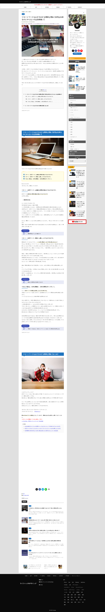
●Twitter (41, 584)
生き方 (80, 599)
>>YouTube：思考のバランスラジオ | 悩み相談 (32, 421)
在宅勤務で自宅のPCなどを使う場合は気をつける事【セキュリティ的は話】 (41, 430)
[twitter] (36, 489)
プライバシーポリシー (76, 575)
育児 (83, 602)
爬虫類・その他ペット (75, 149)
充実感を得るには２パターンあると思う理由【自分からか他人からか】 (44, 520)
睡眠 (65, 602)
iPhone (65, 582)
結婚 (72, 602)
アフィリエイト (75, 584)
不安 (70, 592)
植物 (77, 599)
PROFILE (54, 575)
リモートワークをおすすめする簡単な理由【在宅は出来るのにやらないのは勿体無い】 (43, 94)
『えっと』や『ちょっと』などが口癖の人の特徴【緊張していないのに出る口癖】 (80, 185)
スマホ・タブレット (74, 110)
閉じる (44, 89)
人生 (71, 124)
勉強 (83, 594)
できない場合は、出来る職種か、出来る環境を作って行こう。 (39, 101)
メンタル (65, 592)
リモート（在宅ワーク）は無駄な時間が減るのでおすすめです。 (40, 96)
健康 (68, 594)
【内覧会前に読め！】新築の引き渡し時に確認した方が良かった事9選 (80, 88)
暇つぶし (72, 599)
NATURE (47, 7)
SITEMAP (67, 575)
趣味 (71, 134)
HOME (25, 7)
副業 (72, 594)
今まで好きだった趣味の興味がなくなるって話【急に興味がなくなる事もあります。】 (80, 174)
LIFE (36, 7)
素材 (71, 102)
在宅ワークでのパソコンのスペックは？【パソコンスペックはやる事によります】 (43, 428)
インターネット (67, 587)
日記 (71, 139)
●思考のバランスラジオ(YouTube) (46, 582)
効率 (75, 594)
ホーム (72, 95)
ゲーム (72, 587)
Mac (69, 582)
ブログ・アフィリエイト (75, 117)
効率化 (79, 594)
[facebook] (40, 489)
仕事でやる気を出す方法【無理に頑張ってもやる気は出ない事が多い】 (44, 530)
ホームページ (73, 100)
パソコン (72, 114)
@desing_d (37, 411)
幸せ (75, 597)
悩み (82, 597)
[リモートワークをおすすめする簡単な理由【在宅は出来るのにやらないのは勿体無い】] (43, 489)
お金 (70, 584)
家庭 (26, 495)
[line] (46, 489)
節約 (71, 132)
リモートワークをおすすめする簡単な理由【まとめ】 (37, 105)
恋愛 (71, 129)
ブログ (83, 589)
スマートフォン (72, 589)
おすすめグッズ (74, 136)
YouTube (65, 584)
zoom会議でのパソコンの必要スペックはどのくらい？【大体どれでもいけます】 (43, 426)
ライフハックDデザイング (25, 1)
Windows (77, 582)
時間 (28, 495)
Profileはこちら (77, 53)
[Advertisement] (43, 119)
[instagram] (78, 51)
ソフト (72, 112)
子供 (65, 597)
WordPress (83, 582)
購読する (72, 58)
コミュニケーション (79, 587)
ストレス (65, 589)
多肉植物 (72, 144)
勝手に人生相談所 (74, 151)
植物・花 (72, 146)
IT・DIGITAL (69, 7)
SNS (73, 582)
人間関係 (77, 592)
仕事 (23, 493)
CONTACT (80, 7)
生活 (84, 599)
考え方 (79, 602)
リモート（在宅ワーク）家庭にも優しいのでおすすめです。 (39, 99)
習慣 (75, 602)
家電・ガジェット (74, 107)
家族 (72, 597)
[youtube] (81, 51)
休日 (65, 594)
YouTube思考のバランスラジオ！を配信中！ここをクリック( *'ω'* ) (32, 4)
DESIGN (57, 7)
